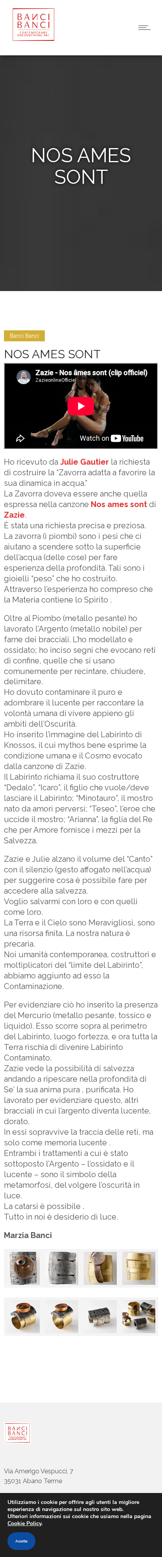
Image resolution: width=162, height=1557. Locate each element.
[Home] (31, 39)
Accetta (21, 1541)
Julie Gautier (84, 462)
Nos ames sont (119, 504)
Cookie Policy (24, 1523)
